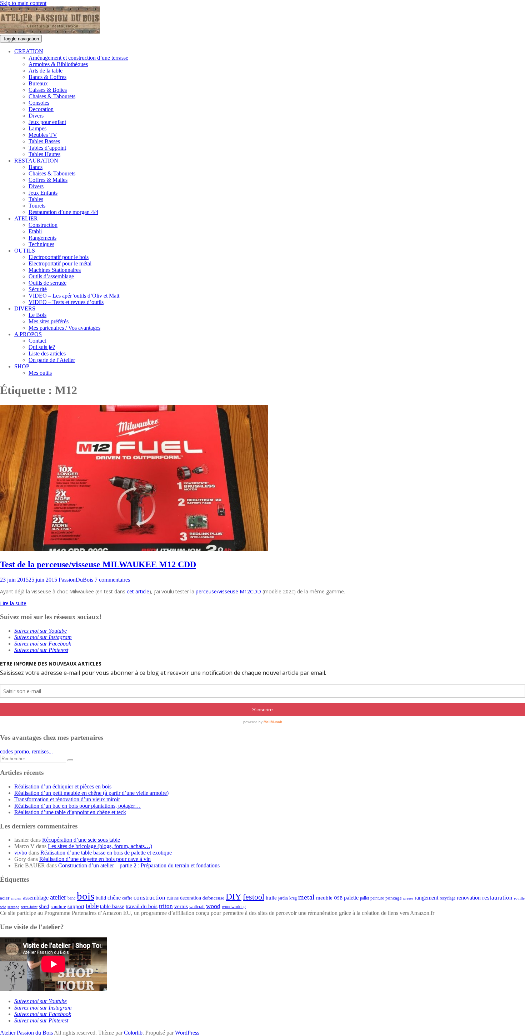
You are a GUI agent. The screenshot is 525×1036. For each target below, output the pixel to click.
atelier (58, 897)
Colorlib (133, 1033)
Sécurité (38, 289)
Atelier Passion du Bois (26, 1033)
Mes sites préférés (49, 321)
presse (408, 898)
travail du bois (142, 906)
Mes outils (40, 373)
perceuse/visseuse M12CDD (228, 591)
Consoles (39, 103)
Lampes (37, 128)
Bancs (35, 167)
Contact (37, 341)
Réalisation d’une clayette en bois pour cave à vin (95, 859)
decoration (190, 898)
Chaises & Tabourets (52, 96)
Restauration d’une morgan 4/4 (63, 212)
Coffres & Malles (48, 180)
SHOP (21, 366)
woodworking (234, 907)
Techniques (41, 244)
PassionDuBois (76, 580)
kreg (293, 898)
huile (271, 898)
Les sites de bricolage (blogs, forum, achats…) (100, 846)
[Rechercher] (70, 760)
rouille (519, 898)
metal (306, 897)
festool (253, 896)
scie (3, 907)
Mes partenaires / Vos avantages (64, 328)
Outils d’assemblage (51, 276)
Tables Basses (44, 141)
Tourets (37, 206)
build (101, 898)
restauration (497, 897)
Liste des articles (47, 353)
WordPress (187, 1033)
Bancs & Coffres (47, 77)
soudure (58, 906)
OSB (338, 898)
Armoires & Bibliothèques (58, 64)
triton (166, 906)
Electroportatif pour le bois (59, 257)
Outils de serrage (47, 283)
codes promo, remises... (26, 751)
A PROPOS (28, 334)
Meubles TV (43, 135)
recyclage (447, 898)
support (76, 906)
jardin (283, 898)
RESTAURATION (36, 161)
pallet (364, 898)
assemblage (36, 898)
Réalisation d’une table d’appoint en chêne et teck (70, 812)
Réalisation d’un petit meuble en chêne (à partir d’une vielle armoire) (91, 793)
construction (149, 897)
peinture (377, 898)
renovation (469, 898)
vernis (181, 906)
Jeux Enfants (43, 193)
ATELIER (26, 218)
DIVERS (24, 308)
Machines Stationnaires (55, 270)
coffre (127, 898)
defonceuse (213, 898)
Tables (36, 199)
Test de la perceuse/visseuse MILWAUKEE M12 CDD (98, 564)
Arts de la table (45, 71)
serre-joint (29, 907)
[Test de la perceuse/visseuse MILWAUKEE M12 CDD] (134, 549)
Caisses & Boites (48, 90)
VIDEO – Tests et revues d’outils (66, 302)
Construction (43, 225)
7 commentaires (112, 580)
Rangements (42, 238)
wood (213, 906)
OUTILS (24, 251)
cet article (138, 591)
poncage (393, 898)
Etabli (35, 231)
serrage (13, 907)
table (92, 906)
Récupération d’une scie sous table (81, 840)
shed (44, 906)
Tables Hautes (44, 154)
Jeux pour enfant (47, 122)
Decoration (41, 109)
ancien (16, 898)
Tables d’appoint (47, 148)
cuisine (173, 898)
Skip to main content (23, 3)
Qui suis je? (42, 347)
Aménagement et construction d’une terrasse (78, 58)
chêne (114, 898)
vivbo (20, 853)
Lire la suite (13, 603)
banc (71, 898)
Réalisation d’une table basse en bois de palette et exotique (106, 853)
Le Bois (37, 315)
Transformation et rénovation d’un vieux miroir (67, 799)
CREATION (28, 51)
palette (351, 898)
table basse (112, 906)
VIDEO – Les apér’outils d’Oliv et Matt (74, 296)
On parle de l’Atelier (52, 360)
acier (4, 898)
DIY (233, 896)
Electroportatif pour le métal (60, 263)
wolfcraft (197, 907)
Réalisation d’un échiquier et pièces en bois (62, 786)
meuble (324, 898)
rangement (426, 898)
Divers (36, 116)
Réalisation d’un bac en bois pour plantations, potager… (77, 806)
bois (85, 896)
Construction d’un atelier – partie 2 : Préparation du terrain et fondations (139, 865)
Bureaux (38, 83)
